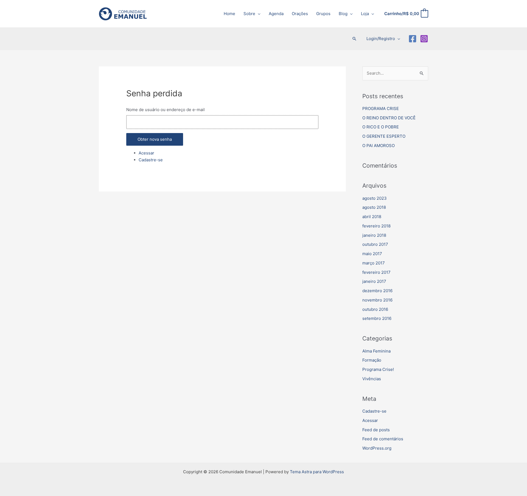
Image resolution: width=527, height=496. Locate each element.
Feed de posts (376, 429)
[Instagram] (424, 39)
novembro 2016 (377, 300)
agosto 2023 (374, 198)
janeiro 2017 (374, 281)
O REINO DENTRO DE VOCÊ (389, 117)
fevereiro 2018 (376, 226)
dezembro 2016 (377, 290)
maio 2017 (372, 253)
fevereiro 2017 (376, 272)
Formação (371, 360)
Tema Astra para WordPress (317, 471)
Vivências (371, 378)
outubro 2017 (375, 244)
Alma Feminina (376, 351)
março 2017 (373, 263)
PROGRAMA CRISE (380, 108)
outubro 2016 (375, 309)
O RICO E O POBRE (380, 126)
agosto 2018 (374, 207)
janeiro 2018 (374, 235)
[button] (257, 13)
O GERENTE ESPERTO (383, 136)
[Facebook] (412, 39)
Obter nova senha (155, 139)
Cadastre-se (151, 159)
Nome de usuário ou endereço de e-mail (165, 109)
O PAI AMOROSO (378, 145)
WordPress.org (376, 448)
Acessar (146, 153)
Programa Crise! (378, 369)
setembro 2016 (376, 318)
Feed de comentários (382, 438)
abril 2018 (371, 216)
